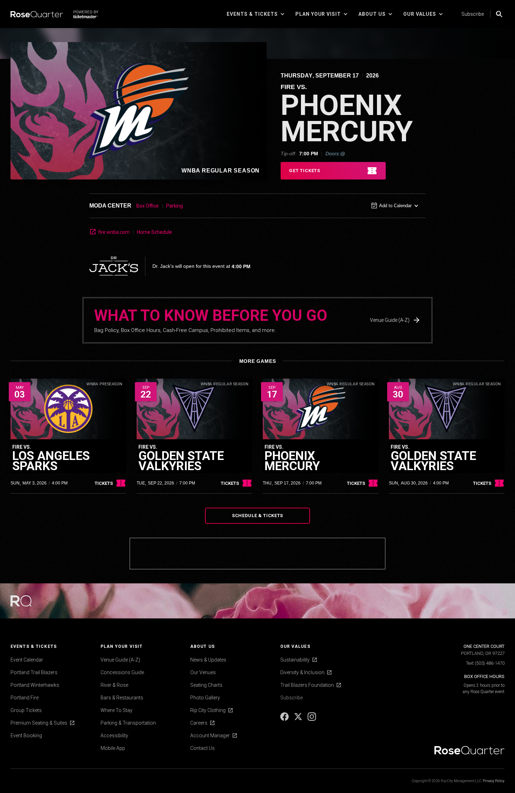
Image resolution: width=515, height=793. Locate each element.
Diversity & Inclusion (302, 672)
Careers (198, 723)
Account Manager (210, 735)
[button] (255, 14)
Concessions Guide (122, 672)
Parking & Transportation (128, 723)
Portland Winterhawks (35, 685)
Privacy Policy (493, 781)
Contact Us (202, 748)
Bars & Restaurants (122, 697)
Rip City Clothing (208, 710)
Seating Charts (206, 685)
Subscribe (472, 14)
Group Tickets (26, 710)
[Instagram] (312, 719)
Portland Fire (25, 697)
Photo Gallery (205, 697)
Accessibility (114, 735)
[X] (298, 719)
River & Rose (114, 685)
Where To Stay (116, 710)
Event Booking (26, 735)
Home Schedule (154, 232)
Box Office (147, 206)
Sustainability (295, 660)
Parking (174, 206)
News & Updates (208, 660)
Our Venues (203, 672)
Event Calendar (27, 660)
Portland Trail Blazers (34, 672)
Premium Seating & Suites (39, 723)
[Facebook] (285, 719)
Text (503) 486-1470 (485, 663)
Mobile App (113, 748)
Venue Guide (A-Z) (120, 660)
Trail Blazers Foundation (307, 685)
